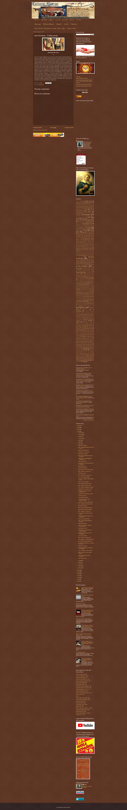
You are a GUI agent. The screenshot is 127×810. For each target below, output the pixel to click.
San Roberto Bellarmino (88, 296)
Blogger (68, 807)
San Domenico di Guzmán (88, 244)
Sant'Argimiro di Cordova (83, 453)
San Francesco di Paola (80, 249)
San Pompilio (82, 295)
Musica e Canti (72, 28)
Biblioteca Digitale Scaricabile (81, 78)
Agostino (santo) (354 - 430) (81, 674)
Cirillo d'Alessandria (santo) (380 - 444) (83, 686)
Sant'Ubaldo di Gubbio (83, 324)
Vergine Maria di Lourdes (85, 360)
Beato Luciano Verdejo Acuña (83, 518)
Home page (38, 24)
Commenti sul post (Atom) (42, 130)
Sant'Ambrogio (79, 311)
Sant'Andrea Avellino (79, 312)
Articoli (66, 24)
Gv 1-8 (72, 20)
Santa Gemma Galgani (86, 334)
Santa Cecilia (89, 329)
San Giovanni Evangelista (88, 262)
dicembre (80, 432)
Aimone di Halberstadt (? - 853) (82, 675)
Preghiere (59, 24)
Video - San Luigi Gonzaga (83, 481)
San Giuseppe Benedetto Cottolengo (87, 268)
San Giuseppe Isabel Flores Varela (84, 483)
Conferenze (78, 213)
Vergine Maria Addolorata (84, 353)
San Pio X (83, 293)
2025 (78, 427)
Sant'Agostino (80, 307)
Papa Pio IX (88, 226)
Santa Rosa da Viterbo (86, 343)
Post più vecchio (69, 127)
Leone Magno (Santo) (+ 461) (81, 704)
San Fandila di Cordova (82, 505)
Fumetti (77, 218)
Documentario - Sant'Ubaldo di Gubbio (85, 493)
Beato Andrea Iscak (82, 466)
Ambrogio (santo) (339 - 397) (81, 677)
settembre (80, 438)
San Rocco (89, 297)
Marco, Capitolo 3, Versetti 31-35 (84, 471)
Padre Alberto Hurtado (81, 221)
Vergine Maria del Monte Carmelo (87, 354)
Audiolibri (90, 202)
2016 (78, 581)
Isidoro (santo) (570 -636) (81, 702)
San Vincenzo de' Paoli (90, 303)
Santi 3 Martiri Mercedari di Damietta (85, 509)
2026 (78, 425)
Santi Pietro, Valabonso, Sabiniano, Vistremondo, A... (85, 526)
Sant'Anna (86, 313)
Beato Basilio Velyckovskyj (83, 450)
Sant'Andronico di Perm (82, 528)
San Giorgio (92, 254)
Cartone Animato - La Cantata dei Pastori (86, 539)
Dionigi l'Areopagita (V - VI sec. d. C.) (83, 689)
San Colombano (88, 242)
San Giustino (88, 271)
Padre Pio (88, 222)
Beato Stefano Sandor (82, 523)
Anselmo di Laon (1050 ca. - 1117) (82, 679)
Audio (85, 202)
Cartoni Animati (87, 211)
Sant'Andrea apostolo (88, 311)
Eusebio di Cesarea (83, 217)
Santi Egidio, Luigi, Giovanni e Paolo (85, 489)
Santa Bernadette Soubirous (87, 325)
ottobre (79, 436)
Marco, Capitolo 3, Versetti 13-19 (84, 537)
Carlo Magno (78, 211)
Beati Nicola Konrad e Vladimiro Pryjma (85, 469)
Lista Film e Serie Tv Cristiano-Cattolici (83, 618)
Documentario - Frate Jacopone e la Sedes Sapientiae (85, 530)
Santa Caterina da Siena (87, 328)
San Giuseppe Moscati (81, 271)
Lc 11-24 (65, 20)
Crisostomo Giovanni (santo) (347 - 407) (83, 687)
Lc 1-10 (58, 20)
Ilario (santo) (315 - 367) (80, 701)
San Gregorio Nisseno (82, 273)
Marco (51, 20)
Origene (92, 220)
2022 (78, 570)
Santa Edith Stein (88, 330)
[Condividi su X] (48, 83)
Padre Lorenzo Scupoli (80, 222)
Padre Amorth (89, 221)
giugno (79, 443)
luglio (79, 442)
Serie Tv (83, 348)
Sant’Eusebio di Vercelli (90, 318)
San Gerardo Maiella (88, 253)
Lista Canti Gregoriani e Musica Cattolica (84, 84)
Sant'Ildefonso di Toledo (87, 322)
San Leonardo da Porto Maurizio (88, 277)
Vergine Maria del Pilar (80, 355)
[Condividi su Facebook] (49, 83)
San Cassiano (88, 237)
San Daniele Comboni (87, 243)
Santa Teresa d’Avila (84, 344)
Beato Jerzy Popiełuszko (88, 208)
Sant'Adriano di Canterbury (89, 304)
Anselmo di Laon (88, 200)
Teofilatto (85, 349)
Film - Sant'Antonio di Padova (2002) (85, 503)
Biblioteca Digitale (48, 24)
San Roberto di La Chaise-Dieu (81, 297)
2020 (78, 573)
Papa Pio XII (83, 227)
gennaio (80, 567)
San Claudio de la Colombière (86, 241)
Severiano (89, 348)
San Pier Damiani (79, 290)
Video (83, 361)
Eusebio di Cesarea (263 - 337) (82, 691)
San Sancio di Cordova (82, 535)
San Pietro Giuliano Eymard (87, 292)
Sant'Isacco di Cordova (82, 545)
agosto (79, 440)
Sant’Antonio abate (83, 314)
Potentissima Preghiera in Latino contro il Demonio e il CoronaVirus (86, 659)
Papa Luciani (83, 226)
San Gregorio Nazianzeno (90, 272)
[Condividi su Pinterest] (51, 83)
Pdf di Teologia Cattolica (80, 652)
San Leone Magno (90, 278)
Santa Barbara (78, 325)
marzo (79, 564)
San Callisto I (82, 236)
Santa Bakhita (91, 324)
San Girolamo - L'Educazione (83, 451)
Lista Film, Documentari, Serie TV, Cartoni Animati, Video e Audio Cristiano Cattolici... (87, 611)
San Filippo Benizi (88, 247)
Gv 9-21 (79, 20)
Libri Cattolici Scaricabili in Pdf (87, 587)
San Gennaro (82, 253)
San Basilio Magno (86, 231)
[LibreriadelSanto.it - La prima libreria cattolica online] (48, 136)
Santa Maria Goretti (80, 341)
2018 (78, 577)
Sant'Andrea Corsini (89, 312)
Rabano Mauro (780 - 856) (81, 711)
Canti (86, 209)
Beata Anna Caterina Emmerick (82, 203)
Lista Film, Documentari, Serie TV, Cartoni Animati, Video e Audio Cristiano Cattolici (84, 81)
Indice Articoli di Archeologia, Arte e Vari (83, 86)
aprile (79, 562)
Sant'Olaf (77, 324)
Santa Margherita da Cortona (85, 337)
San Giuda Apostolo (87, 267)
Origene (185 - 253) (79, 706)
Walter (81, 367)
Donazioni (74, 24)
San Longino (80, 279)
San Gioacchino (86, 254)
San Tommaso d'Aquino (81, 301)
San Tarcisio (82, 298)
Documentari (86, 214)
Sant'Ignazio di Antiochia (87, 319)
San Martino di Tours (83, 285)
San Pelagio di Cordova (82, 467)
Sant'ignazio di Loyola (80, 320)
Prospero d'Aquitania (79, 230)
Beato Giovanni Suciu (82, 461)
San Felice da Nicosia (80, 247)
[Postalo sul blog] (47, 83)
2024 (78, 429)
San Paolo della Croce (83, 289)
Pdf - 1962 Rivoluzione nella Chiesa (85, 541)
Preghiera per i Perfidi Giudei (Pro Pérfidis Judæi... (84, 491)
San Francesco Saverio (84, 250)
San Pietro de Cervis (82, 495)
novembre (80, 434)
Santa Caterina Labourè (80, 329)
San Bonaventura (87, 235)
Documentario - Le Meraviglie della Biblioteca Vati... (84, 459)
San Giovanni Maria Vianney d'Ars (82, 263)
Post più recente (37, 127)
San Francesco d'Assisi (87, 248)
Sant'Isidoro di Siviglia (89, 323)
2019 (78, 575)
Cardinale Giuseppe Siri (87, 210)
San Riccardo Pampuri (79, 296)
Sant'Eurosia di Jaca (82, 473)
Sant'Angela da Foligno (80, 313)
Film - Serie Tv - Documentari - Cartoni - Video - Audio (50, 28)
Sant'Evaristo (79, 319)
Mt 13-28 (44, 20)
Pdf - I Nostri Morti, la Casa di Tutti (85, 475)
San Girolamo (41, 84)
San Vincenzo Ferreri (80, 304)
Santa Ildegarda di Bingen (85, 336)
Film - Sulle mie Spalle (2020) (83, 477)
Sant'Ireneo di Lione (79, 323)
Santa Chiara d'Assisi (80, 330)
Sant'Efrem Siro (85, 317)
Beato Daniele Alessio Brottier (85, 205)
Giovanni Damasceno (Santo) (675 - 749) (84, 692)
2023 (78, 431)
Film (89, 217)
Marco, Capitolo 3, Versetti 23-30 (84, 485)
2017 (78, 579)
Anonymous (82, 379)
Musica (86, 220)
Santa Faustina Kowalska (89, 331)
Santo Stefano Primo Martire (85, 347)
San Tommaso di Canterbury (86, 302)
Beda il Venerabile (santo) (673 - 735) (83, 681)
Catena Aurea (80, 140)
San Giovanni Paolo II (89, 264)
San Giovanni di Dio (88, 261)
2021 (78, 572)
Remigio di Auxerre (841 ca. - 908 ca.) (83, 713)
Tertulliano (91, 349)
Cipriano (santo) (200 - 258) (81, 684)
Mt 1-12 (37, 20)
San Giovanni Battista (81, 255)
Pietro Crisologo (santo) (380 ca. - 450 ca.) (84, 708)
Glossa (83, 218)
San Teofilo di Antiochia (89, 298)
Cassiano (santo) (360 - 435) (81, 682)
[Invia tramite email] (46, 83)
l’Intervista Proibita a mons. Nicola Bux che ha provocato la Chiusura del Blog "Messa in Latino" (87, 643)
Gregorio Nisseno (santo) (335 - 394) (83, 699)
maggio (79, 560)
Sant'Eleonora (83, 318)
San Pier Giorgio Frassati (87, 290)
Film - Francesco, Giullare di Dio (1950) (85, 487)
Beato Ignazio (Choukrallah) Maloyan (85, 507)
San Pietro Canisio (84, 291)
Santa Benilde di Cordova (83, 497)
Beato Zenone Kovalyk (82, 445)
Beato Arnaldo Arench (82, 558)
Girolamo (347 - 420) (80, 694)
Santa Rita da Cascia (86, 342)
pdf (89, 227)
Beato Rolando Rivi (79, 209)
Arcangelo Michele (79, 202)
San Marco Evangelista (83, 284)
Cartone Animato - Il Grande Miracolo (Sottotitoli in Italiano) (87, 626)
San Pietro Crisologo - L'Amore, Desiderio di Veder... (84, 500)
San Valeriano (82, 303)
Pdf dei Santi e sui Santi (80, 603)
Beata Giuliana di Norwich (86, 204)
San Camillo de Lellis (89, 236)
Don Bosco (88, 215)
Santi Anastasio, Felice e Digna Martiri (85, 502)
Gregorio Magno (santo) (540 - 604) (82, 697)
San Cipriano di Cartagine (89, 238)
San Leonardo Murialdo (81, 278)
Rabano (85, 230)
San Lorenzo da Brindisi (87, 279)
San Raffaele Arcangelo (89, 295)
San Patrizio (90, 289)
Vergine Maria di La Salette (81, 359)
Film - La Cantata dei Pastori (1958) (85, 550)
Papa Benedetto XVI (87, 223)
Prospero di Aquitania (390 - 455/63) (83, 709)
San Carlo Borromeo (80, 237)
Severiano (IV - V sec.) (80, 714)
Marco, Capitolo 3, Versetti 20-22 (84, 511)
